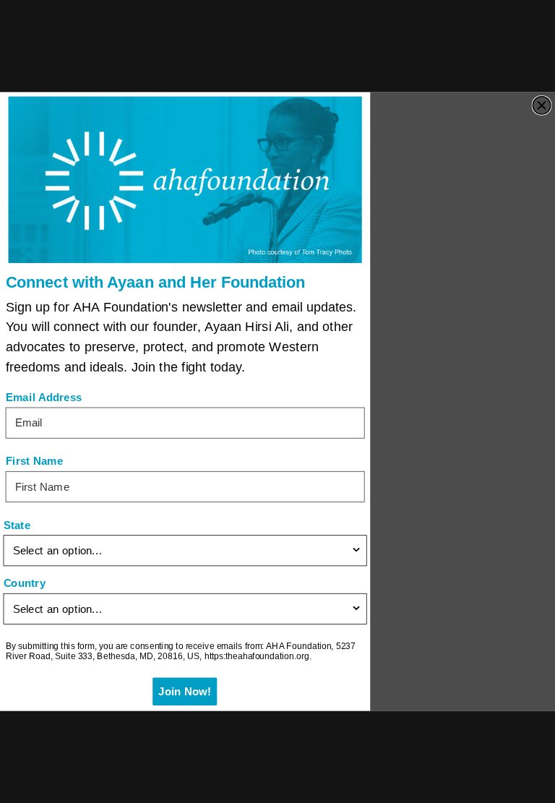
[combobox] (181, 550)
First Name (35, 461)
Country (25, 583)
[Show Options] (355, 550)
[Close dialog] (542, 105)
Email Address (44, 397)
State (17, 525)
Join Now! (185, 691)
